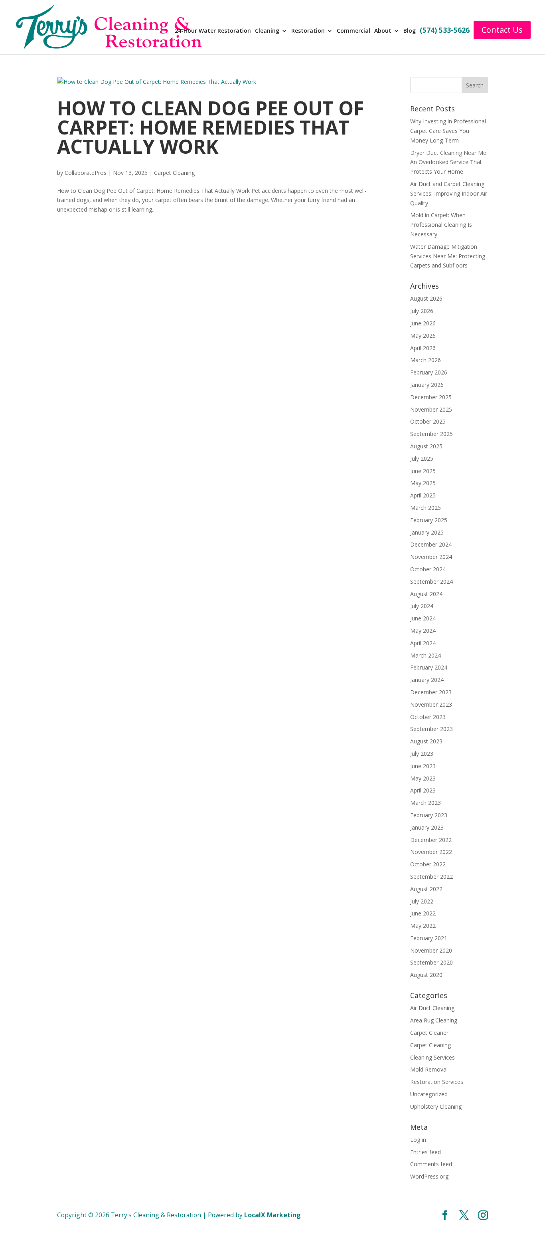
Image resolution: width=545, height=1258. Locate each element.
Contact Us (502, 29)
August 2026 (426, 298)
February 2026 (428, 372)
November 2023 (431, 704)
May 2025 (423, 483)
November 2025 (431, 409)
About (382, 31)
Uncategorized (429, 1094)
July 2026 (421, 311)
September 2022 (431, 876)
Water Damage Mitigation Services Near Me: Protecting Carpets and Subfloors (447, 256)
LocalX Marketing (272, 1214)
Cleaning (267, 31)
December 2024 (431, 544)
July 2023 (421, 753)
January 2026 (427, 384)
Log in (418, 1139)
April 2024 (423, 643)
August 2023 (426, 741)
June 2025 (423, 471)
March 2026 (425, 360)
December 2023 (431, 692)
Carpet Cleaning (174, 172)
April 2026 (423, 348)
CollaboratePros (86, 172)
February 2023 (428, 815)
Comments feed (431, 1164)
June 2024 (423, 618)
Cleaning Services (432, 1057)
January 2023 (427, 827)
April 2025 (423, 495)
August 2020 (426, 975)
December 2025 (431, 397)
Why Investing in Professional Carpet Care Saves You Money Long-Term (448, 130)
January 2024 (427, 679)
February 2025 (428, 520)
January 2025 (427, 532)
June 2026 (423, 323)
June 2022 (423, 913)
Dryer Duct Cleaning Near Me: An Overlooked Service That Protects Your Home (449, 162)
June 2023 (423, 766)
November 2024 (431, 557)
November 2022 (431, 852)
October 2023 (428, 717)
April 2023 (423, 790)
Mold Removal (429, 1069)
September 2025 (431, 434)
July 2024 (421, 606)
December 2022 (431, 840)
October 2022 (428, 864)
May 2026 (423, 335)
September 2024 (431, 581)
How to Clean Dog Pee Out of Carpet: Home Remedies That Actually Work (210, 127)
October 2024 (428, 569)
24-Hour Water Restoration (213, 31)
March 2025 (425, 507)
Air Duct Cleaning (432, 1008)
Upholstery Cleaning (436, 1106)
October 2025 (428, 421)
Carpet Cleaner (429, 1032)
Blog (409, 31)
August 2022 (426, 889)
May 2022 (423, 925)
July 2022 (421, 901)
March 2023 (425, 802)
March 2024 (425, 655)
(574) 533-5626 (445, 31)
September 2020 (431, 962)
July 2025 (421, 458)
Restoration (308, 31)
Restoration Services (436, 1082)
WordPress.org (429, 1176)
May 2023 (423, 778)
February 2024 (428, 667)
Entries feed (425, 1152)
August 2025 (426, 446)
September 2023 (431, 729)
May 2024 (423, 630)
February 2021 (428, 938)
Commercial (353, 31)
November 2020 (431, 950)
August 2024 (426, 594)
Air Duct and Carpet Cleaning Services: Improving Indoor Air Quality (448, 193)
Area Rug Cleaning (433, 1020)
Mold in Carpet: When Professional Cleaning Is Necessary (441, 224)
